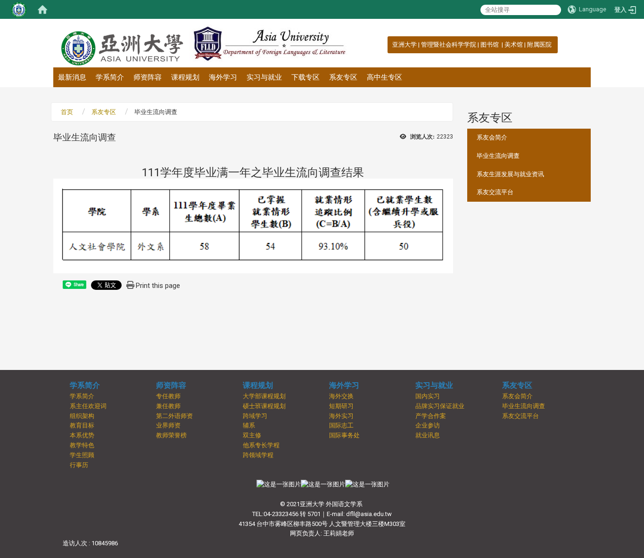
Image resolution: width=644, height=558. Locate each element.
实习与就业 (264, 77)
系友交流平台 (495, 192)
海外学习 (223, 77)
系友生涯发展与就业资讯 (510, 174)
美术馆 (513, 44)
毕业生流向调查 (498, 155)
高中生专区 (384, 77)
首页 (67, 111)
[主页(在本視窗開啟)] (121, 43)
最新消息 (72, 77)
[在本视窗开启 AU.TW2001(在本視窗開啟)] (278, 484)
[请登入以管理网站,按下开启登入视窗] (19, 9)
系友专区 (343, 77)
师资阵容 (147, 77)
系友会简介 (492, 137)
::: (387, 44)
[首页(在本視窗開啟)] (42, 9)
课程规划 (185, 77)
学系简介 (110, 77)
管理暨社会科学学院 (448, 44)
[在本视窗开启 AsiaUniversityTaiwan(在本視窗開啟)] (323, 484)
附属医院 (539, 44)
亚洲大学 (404, 44)
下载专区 (305, 77)
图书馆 (490, 44)
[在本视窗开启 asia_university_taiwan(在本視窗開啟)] (367, 484)
